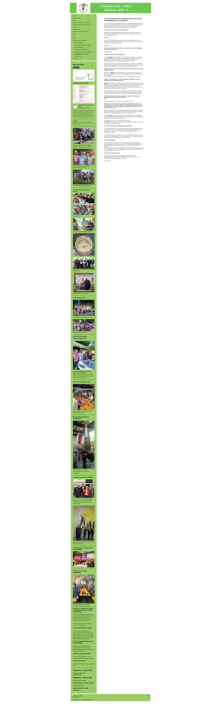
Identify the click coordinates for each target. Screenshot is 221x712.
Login (148, 695)
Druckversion (76, 695)
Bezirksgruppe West (77, 674)
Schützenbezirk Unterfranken (79, 673)
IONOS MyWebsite (87, 699)
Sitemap (81, 695)
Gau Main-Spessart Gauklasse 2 (79, 680)
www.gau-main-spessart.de (78, 685)
